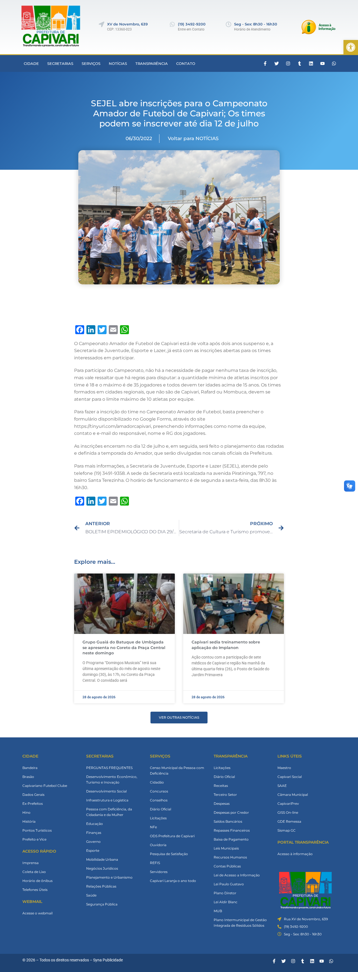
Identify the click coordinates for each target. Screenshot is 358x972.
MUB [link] (218, 911)
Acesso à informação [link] (295, 854)
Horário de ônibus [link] (37, 881)
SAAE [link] (282, 786)
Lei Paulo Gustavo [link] (229, 884)
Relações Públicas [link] (101, 886)
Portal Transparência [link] (303, 842)
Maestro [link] (284, 768)
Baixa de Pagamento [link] (231, 839)
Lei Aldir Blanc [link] (225, 902)
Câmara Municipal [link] (292, 794)
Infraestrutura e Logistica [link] (107, 800)
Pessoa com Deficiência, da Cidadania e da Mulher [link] (109, 812)
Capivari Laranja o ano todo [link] (173, 881)
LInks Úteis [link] (289, 756)
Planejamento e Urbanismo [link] (109, 877)
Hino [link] (26, 812)
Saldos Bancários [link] (228, 821)
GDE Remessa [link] (289, 821)
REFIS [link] (155, 863)
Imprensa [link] (30, 863)
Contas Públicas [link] (227, 866)
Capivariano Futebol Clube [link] (44, 786)
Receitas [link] (221, 786)
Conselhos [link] (159, 800)
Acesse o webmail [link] (37, 913)
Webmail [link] (32, 901)
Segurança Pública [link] (101, 904)
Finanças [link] (93, 833)
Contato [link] (185, 63)
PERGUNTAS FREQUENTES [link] (109, 768)
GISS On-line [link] (287, 812)
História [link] (29, 821)
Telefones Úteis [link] (35, 890)
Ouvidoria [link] (158, 845)
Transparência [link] (151, 63)
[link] (350, 47)
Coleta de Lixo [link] (34, 872)
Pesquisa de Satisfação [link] (169, 854)
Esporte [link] (92, 850)
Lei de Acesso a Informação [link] (237, 875)
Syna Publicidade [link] (108, 960)
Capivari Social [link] (289, 777)
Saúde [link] (91, 895)
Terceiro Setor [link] (225, 794)
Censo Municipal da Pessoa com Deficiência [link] (177, 770)
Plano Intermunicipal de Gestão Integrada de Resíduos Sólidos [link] (240, 923)
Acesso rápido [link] (39, 851)
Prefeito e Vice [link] (34, 839)
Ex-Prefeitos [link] (32, 803)
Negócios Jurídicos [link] (102, 868)
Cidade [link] (31, 63)
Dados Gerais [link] (33, 794)
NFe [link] (153, 827)
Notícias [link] (118, 63)
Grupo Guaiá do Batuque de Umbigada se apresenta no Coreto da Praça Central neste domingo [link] (124, 647)
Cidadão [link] (157, 782)
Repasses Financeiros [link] (232, 830)
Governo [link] (93, 841)
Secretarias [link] (60, 63)
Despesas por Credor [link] (231, 812)
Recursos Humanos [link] (230, 857)
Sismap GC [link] (286, 830)
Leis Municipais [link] (226, 848)
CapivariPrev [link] (288, 803)
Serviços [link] (91, 63)
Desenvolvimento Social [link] (106, 791)
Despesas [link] (222, 803)
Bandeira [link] (29, 768)
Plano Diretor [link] (225, 893)
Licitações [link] (158, 818)
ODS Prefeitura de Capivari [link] (172, 836)
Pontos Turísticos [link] (37, 830)
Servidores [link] (159, 872)
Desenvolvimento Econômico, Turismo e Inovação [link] (111, 779)
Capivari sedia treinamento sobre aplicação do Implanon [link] (226, 645)
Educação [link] (94, 824)
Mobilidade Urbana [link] (102, 859)
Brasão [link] (28, 777)
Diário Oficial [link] (160, 809)
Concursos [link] (159, 791)
